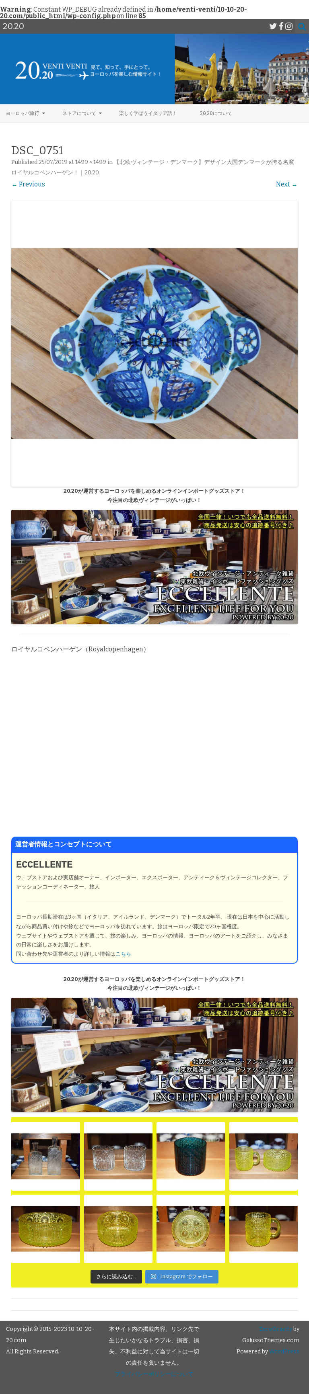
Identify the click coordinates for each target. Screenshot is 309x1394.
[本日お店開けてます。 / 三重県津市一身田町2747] (45, 1156)
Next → (287, 184)
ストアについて (79, 113)
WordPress (283, 1351)
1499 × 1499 (90, 162)
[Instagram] (289, 26)
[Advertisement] (154, 751)
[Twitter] (273, 26)
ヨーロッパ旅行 (22, 113)
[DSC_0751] (154, 344)
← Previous (28, 184)
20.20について (216, 113)
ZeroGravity (275, 1329)
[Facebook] (281, 26)
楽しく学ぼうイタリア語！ (148, 113)
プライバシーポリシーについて (154, 1374)
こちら (123, 954)
